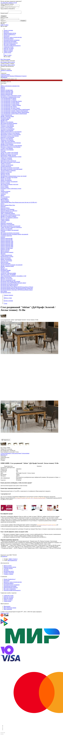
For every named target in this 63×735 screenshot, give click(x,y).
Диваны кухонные (5, 191)
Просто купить (8, 565)
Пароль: (3, 20)
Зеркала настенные (6, 257)
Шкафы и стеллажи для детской (9, 177)
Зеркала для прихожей (6, 228)
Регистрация (7, 59)
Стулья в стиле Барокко (7, 148)
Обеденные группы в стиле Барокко (10, 133)
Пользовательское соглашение (12, 40)
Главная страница (8, 295)
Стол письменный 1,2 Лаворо (8, 99)
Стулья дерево (4, 192)
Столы (2, 190)
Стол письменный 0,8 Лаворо (8, 98)
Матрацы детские (5, 174)
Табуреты (3, 194)
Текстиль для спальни (6, 260)
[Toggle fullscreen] (2, 732)
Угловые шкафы (5, 119)
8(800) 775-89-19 (13, 559)
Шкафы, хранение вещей (7, 116)
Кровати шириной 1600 (7, 92)
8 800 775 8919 (4, 25)
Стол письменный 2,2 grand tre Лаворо (11, 105)
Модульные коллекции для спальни (10, 233)
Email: (2, 19)
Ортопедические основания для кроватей (11, 264)
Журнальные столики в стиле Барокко (11, 134)
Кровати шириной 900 (6, 239)
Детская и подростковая (7, 165)
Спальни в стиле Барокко (7, 126)
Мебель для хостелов (6, 277)
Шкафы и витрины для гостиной (9, 153)
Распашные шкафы (6, 117)
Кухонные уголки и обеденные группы (11, 95)
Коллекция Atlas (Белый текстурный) (10, 281)
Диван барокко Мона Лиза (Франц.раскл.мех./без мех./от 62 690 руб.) (19, 202)
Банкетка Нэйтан (5, 208)
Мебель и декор (8, 298)
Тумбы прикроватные (6, 115)
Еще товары (4, 291)
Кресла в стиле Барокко (7, 138)
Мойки (2, 195)
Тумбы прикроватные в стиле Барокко (11, 142)
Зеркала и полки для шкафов (8, 274)
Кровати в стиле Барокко (7, 124)
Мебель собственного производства (10, 86)
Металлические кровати (7, 252)
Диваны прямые (5, 201)
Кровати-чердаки (5, 173)
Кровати (3, 88)
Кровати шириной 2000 (7, 246)
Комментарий (4, 13)
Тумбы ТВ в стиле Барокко (8, 141)
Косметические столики (7, 256)
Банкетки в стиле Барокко (7, 137)
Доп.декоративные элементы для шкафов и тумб (13, 276)
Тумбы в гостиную (6, 163)
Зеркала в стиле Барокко (7, 130)
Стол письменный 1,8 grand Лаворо (10, 102)
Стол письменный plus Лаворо (9, 106)
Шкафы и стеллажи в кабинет (8, 216)
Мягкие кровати (5, 251)
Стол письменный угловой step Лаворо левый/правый (15, 112)
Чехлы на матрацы (5, 263)
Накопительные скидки (10, 33)
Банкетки (3, 206)
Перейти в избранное (6, 70)
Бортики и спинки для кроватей (9, 181)
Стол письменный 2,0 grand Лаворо (10, 104)
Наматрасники (4, 262)
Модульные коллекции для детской (10, 167)
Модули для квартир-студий (8, 280)
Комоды (3, 87)
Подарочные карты (6, 292)
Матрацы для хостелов (6, 278)
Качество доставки (9, 48)
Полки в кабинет (5, 219)
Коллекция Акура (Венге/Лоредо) (9, 284)
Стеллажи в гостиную (6, 159)
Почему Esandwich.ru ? (10, 34)
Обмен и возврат (8, 51)
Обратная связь (5, 613)
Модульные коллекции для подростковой (11, 169)
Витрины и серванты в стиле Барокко (10, 147)
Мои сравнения (8, 609)
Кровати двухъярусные (7, 90)
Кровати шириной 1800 (7, 245)
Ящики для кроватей (6, 180)
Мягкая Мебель (5, 199)
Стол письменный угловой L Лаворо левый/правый (14, 110)
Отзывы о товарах (8, 574)
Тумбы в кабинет (5, 220)
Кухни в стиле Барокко (7, 127)
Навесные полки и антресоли (8, 160)
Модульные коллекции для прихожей (10, 226)
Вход (2, 59)
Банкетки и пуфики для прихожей (10, 230)
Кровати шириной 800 (6, 94)
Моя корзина (7, 606)
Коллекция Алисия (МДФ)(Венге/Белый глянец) (13, 282)
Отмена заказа (7, 52)
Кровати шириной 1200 (7, 91)
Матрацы (3, 253)
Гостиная (3, 151)
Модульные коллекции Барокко (9, 123)
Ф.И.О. (2, 7)
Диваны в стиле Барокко (7, 140)
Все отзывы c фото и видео (8, 64)
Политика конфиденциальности (12, 45)
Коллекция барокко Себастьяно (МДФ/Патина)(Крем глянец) (17, 289)
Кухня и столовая (5, 183)
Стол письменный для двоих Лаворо (10, 108)
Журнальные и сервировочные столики (11, 156)
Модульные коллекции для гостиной (10, 162)
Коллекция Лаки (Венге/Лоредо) (9, 285)
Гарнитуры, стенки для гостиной (9, 152)
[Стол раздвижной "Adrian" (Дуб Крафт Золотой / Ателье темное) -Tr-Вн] (29, 432)
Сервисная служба (8, 47)
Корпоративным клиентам (11, 42)
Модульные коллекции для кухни (9, 184)
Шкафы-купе (4, 120)
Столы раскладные (16, 453)
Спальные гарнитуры (6, 235)
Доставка (6, 569)
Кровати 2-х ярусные (6, 172)
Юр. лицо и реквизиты (10, 44)
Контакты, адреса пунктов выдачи (13, 37)
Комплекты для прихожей (7, 224)
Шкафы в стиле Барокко (7, 144)
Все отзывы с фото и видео (8, 62)
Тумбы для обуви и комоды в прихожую (11, 227)
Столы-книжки (25, 453)
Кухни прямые (4, 185)
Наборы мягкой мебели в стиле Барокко (11, 131)
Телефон (3, 5)
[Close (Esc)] (1, 732)
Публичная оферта (8, 38)
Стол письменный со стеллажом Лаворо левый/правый (15, 109)
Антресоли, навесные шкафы (8, 273)
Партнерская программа (10, 41)
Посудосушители (5, 196)
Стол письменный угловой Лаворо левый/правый (14, 113)
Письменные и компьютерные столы (10, 97)
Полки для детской (6, 178)
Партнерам (6, 36)
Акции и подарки (8, 30)
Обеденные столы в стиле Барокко (10, 135)
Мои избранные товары (10, 607)
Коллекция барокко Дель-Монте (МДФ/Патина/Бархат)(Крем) (17, 287)
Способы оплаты (8, 568)
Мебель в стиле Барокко (7, 122)
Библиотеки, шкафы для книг (8, 155)
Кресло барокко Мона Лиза (8, 205)
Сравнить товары (5, 74)
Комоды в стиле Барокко (7, 149)
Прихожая (3, 221)
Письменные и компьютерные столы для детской (13, 176)
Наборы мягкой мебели (7, 212)
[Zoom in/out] (4, 732)
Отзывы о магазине (9, 572)
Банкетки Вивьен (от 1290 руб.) (9, 210)
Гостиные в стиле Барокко (7, 129)
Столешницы (4, 198)
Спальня (3, 231)
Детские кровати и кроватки (8, 170)
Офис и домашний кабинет (8, 213)
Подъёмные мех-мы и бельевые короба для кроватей (14, 234)
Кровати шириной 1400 (7, 242)
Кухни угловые (5, 187)
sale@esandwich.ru (12, 560)
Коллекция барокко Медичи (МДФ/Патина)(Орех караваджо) (17, 288)
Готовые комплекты (6, 166)
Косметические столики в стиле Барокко (11, 145)
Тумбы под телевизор (6, 158)
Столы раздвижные (6, 453)
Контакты (6, 31)
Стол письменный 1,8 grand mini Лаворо (11, 101)
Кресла (2, 203)
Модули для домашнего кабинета (9, 217)
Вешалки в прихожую (6, 223)
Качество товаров (8, 49)
